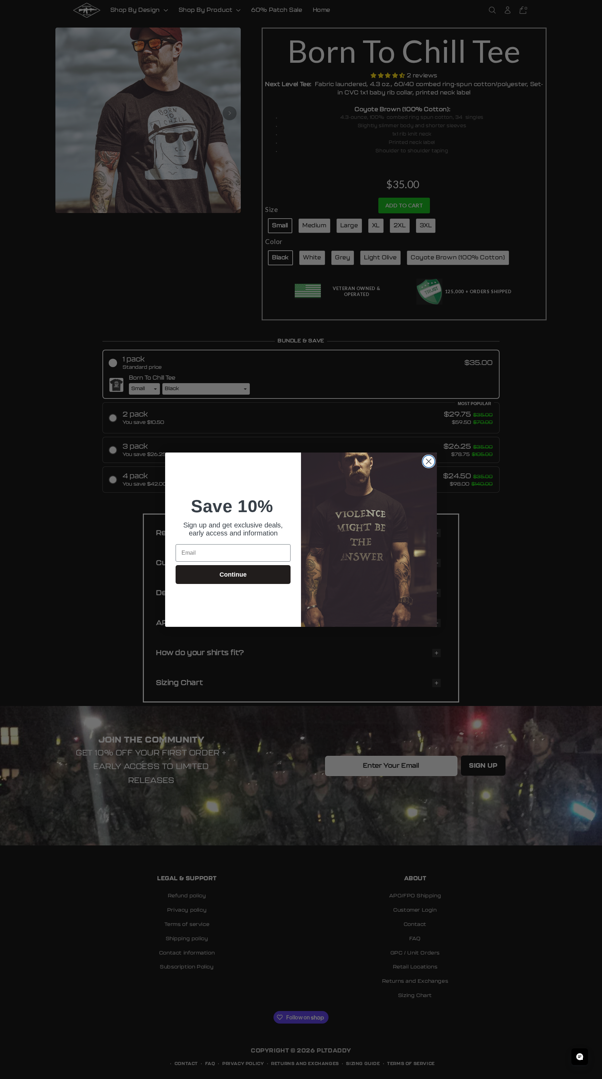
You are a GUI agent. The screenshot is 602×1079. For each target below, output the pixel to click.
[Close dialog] (429, 461)
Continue (233, 574)
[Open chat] (579, 1056)
